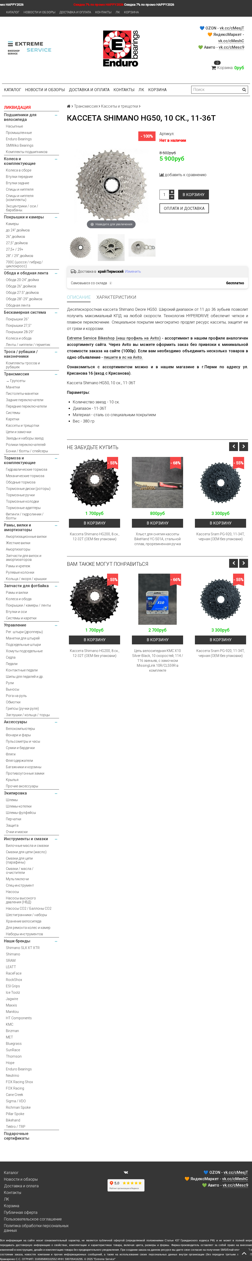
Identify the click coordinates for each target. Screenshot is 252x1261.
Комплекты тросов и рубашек (23, 365)
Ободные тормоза (20, 482)
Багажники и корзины (23, 767)
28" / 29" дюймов (19, 256)
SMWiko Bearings (19, 145)
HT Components (19, 1018)
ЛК (118, 12)
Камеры (12, 224)
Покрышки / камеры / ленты (28, 605)
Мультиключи (17, 879)
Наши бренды (17, 941)
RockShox (14, 980)
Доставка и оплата (75, 12)
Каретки (12, 419)
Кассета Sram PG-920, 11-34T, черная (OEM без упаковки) (220, 536)
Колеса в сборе (18, 170)
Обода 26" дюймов (21, 286)
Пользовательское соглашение (33, 1219)
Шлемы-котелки (19, 806)
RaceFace (13, 973)
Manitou (12, 1012)
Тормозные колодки (22, 501)
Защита (12, 825)
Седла (11, 657)
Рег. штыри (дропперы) (24, 632)
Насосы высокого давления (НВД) (21, 900)
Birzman (12, 1031)
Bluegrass (14, 1044)
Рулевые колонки (20, 572)
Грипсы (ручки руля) (22, 708)
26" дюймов (15, 237)
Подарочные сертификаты (16, 1136)
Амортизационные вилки (26, 536)
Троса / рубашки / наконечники (21, 354)
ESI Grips (13, 986)
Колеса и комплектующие (19, 161)
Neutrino (12, 1075)
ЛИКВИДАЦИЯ (17, 107)
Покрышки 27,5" (19, 325)
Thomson (14, 1056)
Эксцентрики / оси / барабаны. (22, 208)
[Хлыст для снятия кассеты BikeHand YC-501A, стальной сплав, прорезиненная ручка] (157, 482)
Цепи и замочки (18, 432)
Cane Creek (14, 1095)
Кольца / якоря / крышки (26, 579)
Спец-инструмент (20, 885)
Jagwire (12, 999)
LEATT (11, 967)
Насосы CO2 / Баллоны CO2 (28, 908)
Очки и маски (17, 832)
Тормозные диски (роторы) (28, 489)
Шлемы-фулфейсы (21, 813)
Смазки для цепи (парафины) (19, 860)
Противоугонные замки (25, 773)
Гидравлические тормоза (26, 469)
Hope (10, 1063)
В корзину (194, 194)
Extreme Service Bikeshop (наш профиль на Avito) (114, 338)
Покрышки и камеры (24, 217)
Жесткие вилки (18, 543)
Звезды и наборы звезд (24, 438)
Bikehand (13, 1120)
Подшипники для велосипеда (20, 117)
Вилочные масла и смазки (27, 846)
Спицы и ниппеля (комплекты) (19, 198)
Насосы (12, 892)
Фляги (11, 754)
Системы (13, 413)
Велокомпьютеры (20, 729)
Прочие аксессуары (22, 786)
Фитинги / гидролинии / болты (25, 516)
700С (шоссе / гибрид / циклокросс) (24, 264)
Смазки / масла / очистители (19, 871)
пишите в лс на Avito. (123, 357)
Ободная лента (18, 305)
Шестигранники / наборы (26, 915)
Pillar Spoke (15, 1114)
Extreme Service (104, 1259)
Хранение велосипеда (23, 921)
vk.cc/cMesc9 (231, 47)
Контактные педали (22, 670)
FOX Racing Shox (19, 1082)
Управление (15, 625)
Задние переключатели (24, 400)
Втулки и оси (16, 612)
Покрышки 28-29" (20, 332)
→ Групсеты (15, 381)
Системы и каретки (21, 618)
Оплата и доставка (184, 208)
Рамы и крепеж (18, 566)
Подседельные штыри (23, 645)
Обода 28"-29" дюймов (24, 299)
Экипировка (15, 793)
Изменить (133, 271)
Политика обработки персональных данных (36, 1228)
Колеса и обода (19, 338)
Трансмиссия (16, 374)
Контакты (103, 12)
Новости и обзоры (39, 12)
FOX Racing (15, 1088)
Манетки (13, 387)
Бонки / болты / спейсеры (27, 451)
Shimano (13, 954)
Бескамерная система (25, 312)
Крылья (12, 780)
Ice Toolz (13, 992)
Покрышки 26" (17, 319)
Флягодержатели (19, 761)
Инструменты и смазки (26, 838)
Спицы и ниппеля (19, 189)
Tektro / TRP (15, 1127)
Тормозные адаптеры (23, 508)
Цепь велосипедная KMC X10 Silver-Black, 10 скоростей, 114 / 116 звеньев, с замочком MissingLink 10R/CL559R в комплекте (157, 660)
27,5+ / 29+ (14, 249)
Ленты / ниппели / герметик (28, 345)
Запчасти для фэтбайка (26, 585)
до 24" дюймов (18, 230)
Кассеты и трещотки (22, 425)
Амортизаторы (18, 549)
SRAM (11, 961)
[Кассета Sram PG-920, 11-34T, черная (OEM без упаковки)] (220, 482)
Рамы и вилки (17, 593)
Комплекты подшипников (26, 152)
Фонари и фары (18, 735)
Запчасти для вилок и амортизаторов (23, 558)
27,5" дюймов (17, 243)
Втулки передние (19, 177)
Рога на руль (16, 696)
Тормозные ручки (20, 495)
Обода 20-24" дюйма (22, 280)
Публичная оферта (20, 1212)
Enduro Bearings (19, 139)
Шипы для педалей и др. (25, 677)
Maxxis (11, 1005)
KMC (9, 1024)
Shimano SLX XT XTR (23, 948)
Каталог (12, 12)
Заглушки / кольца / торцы (28, 715)
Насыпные (14, 126)
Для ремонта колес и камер (28, 928)
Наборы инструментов (24, 934)
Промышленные (19, 133)
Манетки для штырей (23, 638)
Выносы (12, 689)
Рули (10, 683)
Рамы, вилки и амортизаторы (18, 527)
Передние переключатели (26, 406)
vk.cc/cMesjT (232, 28)
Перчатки (13, 819)
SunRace (13, 1050)
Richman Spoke (18, 1107)
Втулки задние (17, 183)
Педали (11, 664)
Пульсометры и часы (23, 741)
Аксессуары (15, 722)
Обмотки (13, 702)
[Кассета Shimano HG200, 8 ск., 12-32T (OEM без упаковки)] (94, 482)
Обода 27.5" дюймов (22, 293)
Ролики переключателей (26, 445)
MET (9, 1037)
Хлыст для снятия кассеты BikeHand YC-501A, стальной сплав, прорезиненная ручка (157, 539)
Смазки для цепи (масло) (26, 852)
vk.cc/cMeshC (231, 41)
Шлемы (12, 800)
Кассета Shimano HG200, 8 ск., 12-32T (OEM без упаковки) (94, 536)
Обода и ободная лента (26, 273)
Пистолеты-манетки (22, 394)
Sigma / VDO (16, 1101)
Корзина (131, 12)
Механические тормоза (25, 476)
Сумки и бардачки (20, 748)
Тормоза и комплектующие (19, 460)
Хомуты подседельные (24, 651)
